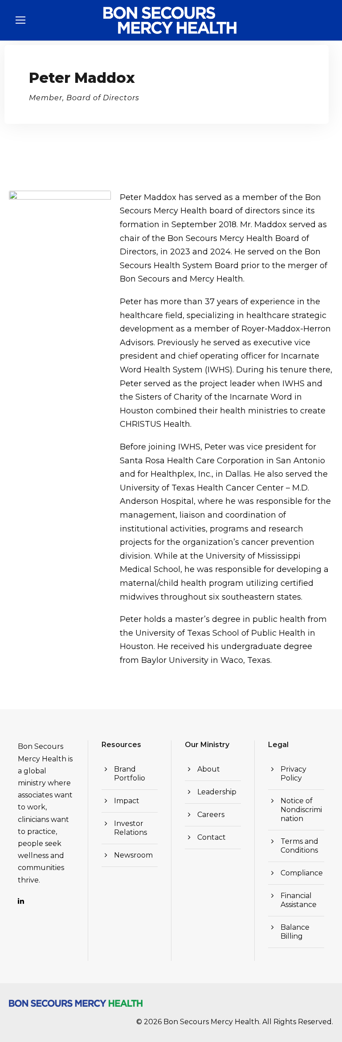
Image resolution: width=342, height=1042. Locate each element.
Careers (210, 814)
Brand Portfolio (129, 773)
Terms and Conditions (299, 845)
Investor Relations (130, 828)
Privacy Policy (293, 773)
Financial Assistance (299, 900)
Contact (211, 837)
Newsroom (133, 855)
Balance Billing (295, 931)
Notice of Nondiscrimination (301, 810)
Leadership (216, 792)
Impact (126, 801)
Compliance (302, 873)
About (208, 769)
